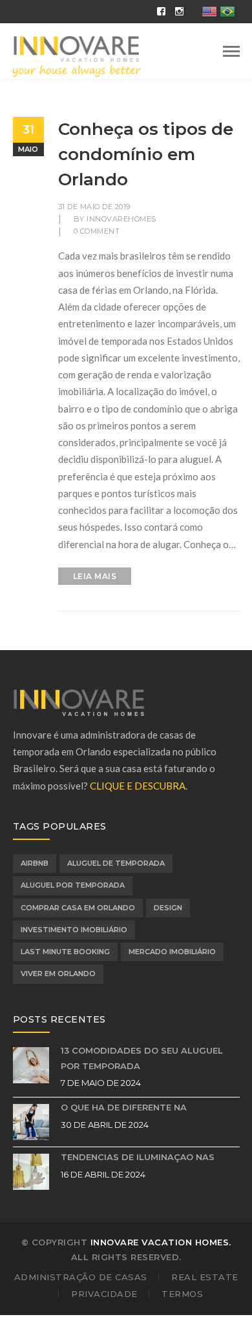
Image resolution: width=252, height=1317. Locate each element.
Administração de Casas (80, 1277)
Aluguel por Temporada (73, 885)
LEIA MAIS (95, 576)
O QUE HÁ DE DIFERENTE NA (124, 1107)
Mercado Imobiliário (172, 951)
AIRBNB (34, 863)
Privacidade (104, 1294)
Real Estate (204, 1277)
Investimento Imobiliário (74, 929)
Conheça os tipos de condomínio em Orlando (145, 154)
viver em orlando (58, 973)
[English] (210, 10)
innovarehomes (121, 218)
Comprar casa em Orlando (78, 907)
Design (168, 907)
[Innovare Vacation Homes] (77, 55)
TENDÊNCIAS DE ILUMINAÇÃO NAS (138, 1157)
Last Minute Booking (65, 951)
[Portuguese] (228, 10)
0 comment (97, 231)
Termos (182, 1294)
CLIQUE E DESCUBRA (137, 785)
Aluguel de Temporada (116, 863)
